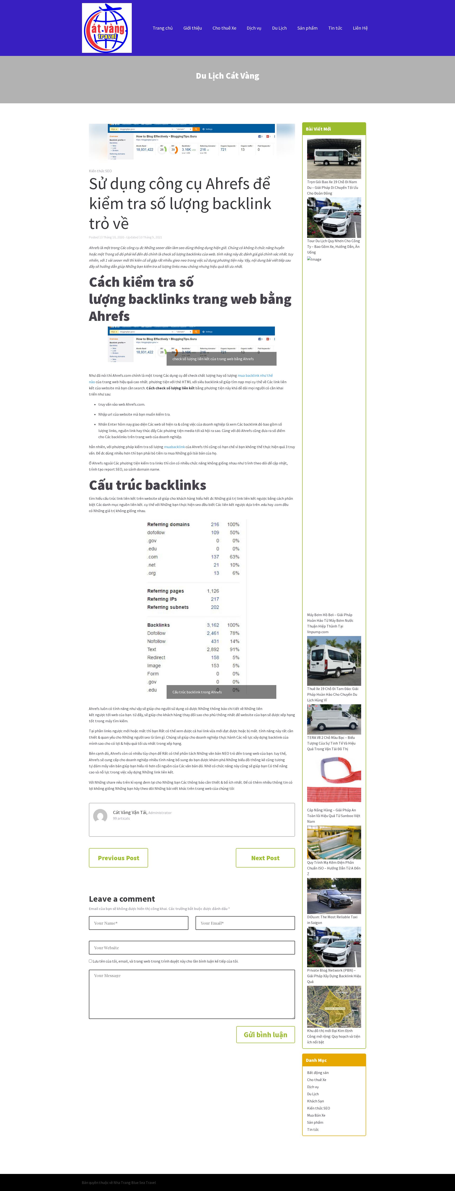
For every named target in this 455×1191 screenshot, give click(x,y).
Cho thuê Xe (224, 28)
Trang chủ (163, 28)
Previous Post (118, 858)
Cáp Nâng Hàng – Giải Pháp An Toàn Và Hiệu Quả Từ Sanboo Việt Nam (333, 816)
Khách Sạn (315, 1101)
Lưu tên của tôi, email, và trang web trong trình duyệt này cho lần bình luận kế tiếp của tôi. (165, 961)
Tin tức (335, 28)
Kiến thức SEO (100, 170)
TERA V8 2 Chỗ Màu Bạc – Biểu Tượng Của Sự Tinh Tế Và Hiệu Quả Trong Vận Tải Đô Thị (331, 743)
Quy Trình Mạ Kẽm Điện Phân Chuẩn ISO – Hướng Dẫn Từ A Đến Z (333, 868)
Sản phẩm (307, 28)
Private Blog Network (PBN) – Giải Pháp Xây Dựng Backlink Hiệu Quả (334, 976)
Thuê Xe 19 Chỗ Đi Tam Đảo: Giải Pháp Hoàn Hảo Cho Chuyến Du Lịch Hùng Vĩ (332, 694)
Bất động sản (318, 1072)
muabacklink (174, 446)
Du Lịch (279, 28)
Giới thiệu (192, 28)
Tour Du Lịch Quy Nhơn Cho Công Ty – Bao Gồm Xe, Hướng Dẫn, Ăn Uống (333, 246)
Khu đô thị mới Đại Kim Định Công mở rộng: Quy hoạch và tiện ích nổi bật (333, 1036)
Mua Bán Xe (316, 1115)
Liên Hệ (360, 28)
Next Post (265, 858)
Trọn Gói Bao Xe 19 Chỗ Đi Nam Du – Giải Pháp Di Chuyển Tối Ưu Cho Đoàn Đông (332, 187)
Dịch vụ (254, 28)
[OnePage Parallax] (107, 28)
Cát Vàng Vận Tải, (130, 812)
